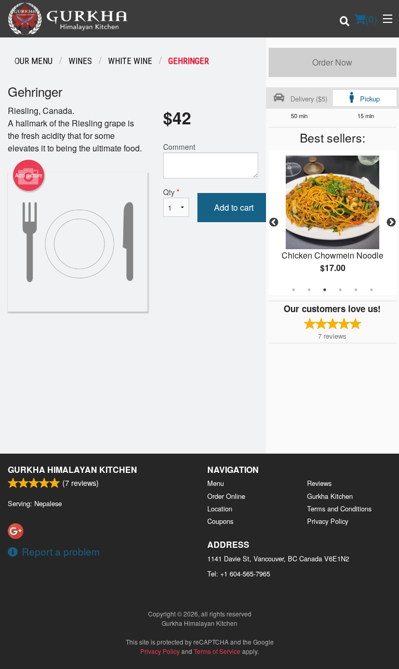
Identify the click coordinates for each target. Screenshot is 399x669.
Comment (179, 146)
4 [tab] (340, 290)
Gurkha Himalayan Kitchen (72, 469)
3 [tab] (325, 290)
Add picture (29, 175)
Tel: (238, 573)
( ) (371, 18)
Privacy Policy (327, 521)
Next (391, 222)
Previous (274, 222)
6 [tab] (371, 290)
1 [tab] (293, 290)
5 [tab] (356, 290)
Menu (215, 483)
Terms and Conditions (339, 508)
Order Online (226, 496)
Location (219, 508)
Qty (171, 192)
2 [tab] (309, 290)
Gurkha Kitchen (330, 496)
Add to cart (234, 207)
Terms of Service (217, 651)
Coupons (220, 521)
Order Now (332, 62)
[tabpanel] (332, 222)
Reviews (319, 483)
